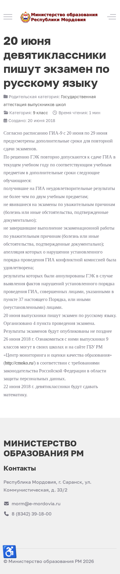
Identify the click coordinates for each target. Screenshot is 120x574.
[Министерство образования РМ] (59, 17)
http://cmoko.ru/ (19, 362)
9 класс (40, 112)
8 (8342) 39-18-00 (32, 514)
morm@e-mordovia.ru (36, 503)
